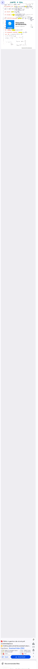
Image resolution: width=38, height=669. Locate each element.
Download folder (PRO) (16, 648)
